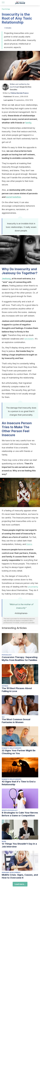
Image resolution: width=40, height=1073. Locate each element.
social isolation (13, 197)
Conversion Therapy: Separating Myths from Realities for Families (19, 658)
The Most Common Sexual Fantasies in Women (16, 721)
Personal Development (11, 872)
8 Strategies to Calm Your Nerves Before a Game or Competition (20, 814)
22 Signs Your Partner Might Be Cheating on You (18, 752)
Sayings (5, 686)
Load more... (20, 884)
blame (29, 544)
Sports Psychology (10, 810)
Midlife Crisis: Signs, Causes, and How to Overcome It (20, 876)
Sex (3, 717)
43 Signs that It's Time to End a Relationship (18, 783)
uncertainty (33, 587)
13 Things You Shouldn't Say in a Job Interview (19, 845)
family (28, 122)
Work (4, 841)
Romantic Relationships (11, 748)
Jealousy (6, 278)
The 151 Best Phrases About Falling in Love (17, 690)
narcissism (29, 339)
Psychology (6, 9)
